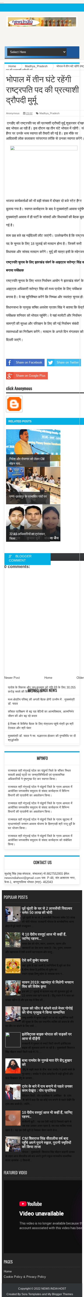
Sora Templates (31, 1294)
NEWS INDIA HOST (53, 1288)
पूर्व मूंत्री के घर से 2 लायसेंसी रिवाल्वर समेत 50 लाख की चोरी (47, 910)
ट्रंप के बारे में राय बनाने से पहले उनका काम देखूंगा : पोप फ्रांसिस (47, 1088)
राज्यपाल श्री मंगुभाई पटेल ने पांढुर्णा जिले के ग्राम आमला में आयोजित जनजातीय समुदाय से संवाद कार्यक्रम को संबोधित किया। (40, 840)
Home (8, 1271)
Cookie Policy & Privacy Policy (25, 1276)
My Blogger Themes (60, 1294)
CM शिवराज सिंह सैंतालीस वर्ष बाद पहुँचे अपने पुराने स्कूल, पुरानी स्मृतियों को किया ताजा (46, 1142)
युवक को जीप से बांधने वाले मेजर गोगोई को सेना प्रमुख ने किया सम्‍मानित (47, 1010)
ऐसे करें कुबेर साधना (35, 960)
